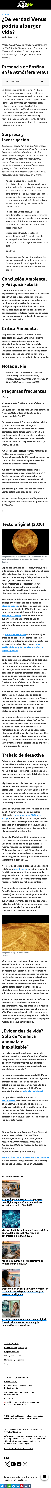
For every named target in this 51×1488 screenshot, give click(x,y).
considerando (9, 1100)
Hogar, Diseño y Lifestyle (15, 1348)
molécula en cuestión (15, 634)
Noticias (5, 14)
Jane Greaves (20, 869)
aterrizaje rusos (10, 606)
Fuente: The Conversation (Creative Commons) (25, 1157)
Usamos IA (9, 1398)
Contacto (8, 1364)
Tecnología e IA (11, 1344)
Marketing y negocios (14, 1360)
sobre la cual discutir (33, 1091)
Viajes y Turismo (11, 1352)
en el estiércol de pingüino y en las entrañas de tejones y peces (23, 647)
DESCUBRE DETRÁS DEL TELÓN (18, 1449)
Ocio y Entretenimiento (15, 1356)
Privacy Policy (10, 1382)
